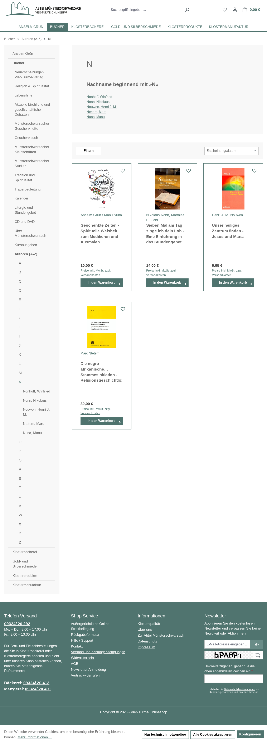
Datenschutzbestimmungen (239, 689)
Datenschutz (147, 641)
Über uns (145, 630)
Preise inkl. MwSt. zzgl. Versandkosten (96, 273)
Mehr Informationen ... (35, 737)
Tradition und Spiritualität (25, 177)
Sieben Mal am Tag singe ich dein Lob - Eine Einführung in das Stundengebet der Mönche (165, 233)
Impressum (146, 647)
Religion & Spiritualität (32, 86)
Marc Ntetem (90, 353)
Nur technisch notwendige (165, 734)
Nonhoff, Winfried (36, 391)
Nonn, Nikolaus (35, 400)
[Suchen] (187, 10)
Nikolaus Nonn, (158, 215)
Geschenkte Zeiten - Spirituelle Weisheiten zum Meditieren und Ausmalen (101, 233)
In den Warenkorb (102, 282)
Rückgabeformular (85, 635)
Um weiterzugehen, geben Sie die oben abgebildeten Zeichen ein (229, 668)
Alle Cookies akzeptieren (212, 734)
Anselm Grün (23, 54)
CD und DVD (25, 222)
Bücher (18, 63)
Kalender (21, 198)
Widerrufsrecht (82, 658)
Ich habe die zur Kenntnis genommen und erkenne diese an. (234, 691)
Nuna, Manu (32, 433)
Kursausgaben (26, 245)
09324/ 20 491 (38, 689)
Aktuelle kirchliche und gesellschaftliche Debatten (32, 110)
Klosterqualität (149, 624)
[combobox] (146, 10)
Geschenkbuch (26, 138)
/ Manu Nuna (112, 215)
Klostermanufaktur (27, 585)
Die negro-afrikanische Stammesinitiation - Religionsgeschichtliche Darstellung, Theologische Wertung (101, 371)
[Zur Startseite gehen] (42, 9)
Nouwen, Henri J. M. (36, 412)
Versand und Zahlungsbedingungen (98, 652)
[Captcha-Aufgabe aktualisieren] (258, 655)
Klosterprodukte (25, 576)
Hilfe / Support (82, 640)
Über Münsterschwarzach (30, 233)
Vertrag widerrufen (85, 675)
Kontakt (77, 646)
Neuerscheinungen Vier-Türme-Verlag (29, 74)
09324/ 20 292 (17, 624)
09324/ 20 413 (36, 683)
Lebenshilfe (23, 95)
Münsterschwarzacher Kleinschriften (32, 149)
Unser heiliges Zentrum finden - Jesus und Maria (228, 231)
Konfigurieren (250, 734)
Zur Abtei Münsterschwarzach (161, 635)
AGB (74, 664)
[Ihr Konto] (235, 9)
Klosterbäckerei (25, 552)
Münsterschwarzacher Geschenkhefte (32, 126)
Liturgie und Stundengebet (25, 210)
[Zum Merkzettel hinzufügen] (123, 172)
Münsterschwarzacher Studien (32, 163)
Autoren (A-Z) (26, 254)
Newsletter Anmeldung (88, 670)
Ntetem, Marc (33, 424)
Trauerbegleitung (27, 189)
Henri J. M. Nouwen (227, 215)
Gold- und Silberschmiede (25, 563)
